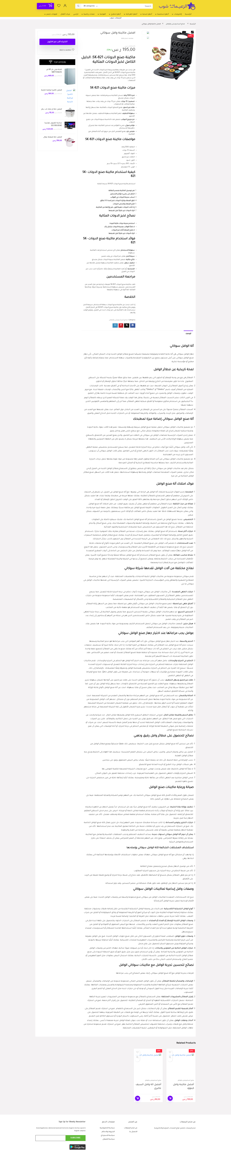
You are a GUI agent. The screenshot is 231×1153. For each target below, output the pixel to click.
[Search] (78, 6)
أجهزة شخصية (163, 14)
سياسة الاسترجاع (108, 1135)
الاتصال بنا (133, 1132)
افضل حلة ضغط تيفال (52, 137)
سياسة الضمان (109, 1139)
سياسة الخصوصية (107, 1128)
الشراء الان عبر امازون (57, 42)
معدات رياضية (89, 14)
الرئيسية (188, 14)
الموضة (103, 14)
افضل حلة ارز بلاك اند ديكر (51, 109)
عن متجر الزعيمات (130, 1128)
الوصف (188, 334)
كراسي (75, 14)
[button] (192, 32)
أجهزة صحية (147, 14)
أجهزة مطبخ (116, 14)
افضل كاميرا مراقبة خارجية (51, 90)
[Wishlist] (58, 6)
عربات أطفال (65, 14)
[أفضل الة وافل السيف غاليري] (148, 1065)
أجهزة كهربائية (131, 14)
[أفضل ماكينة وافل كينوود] (181, 1065)
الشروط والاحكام (108, 1132)
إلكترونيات (178, 14)
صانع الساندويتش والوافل (175, 24)
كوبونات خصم (52, 14)
